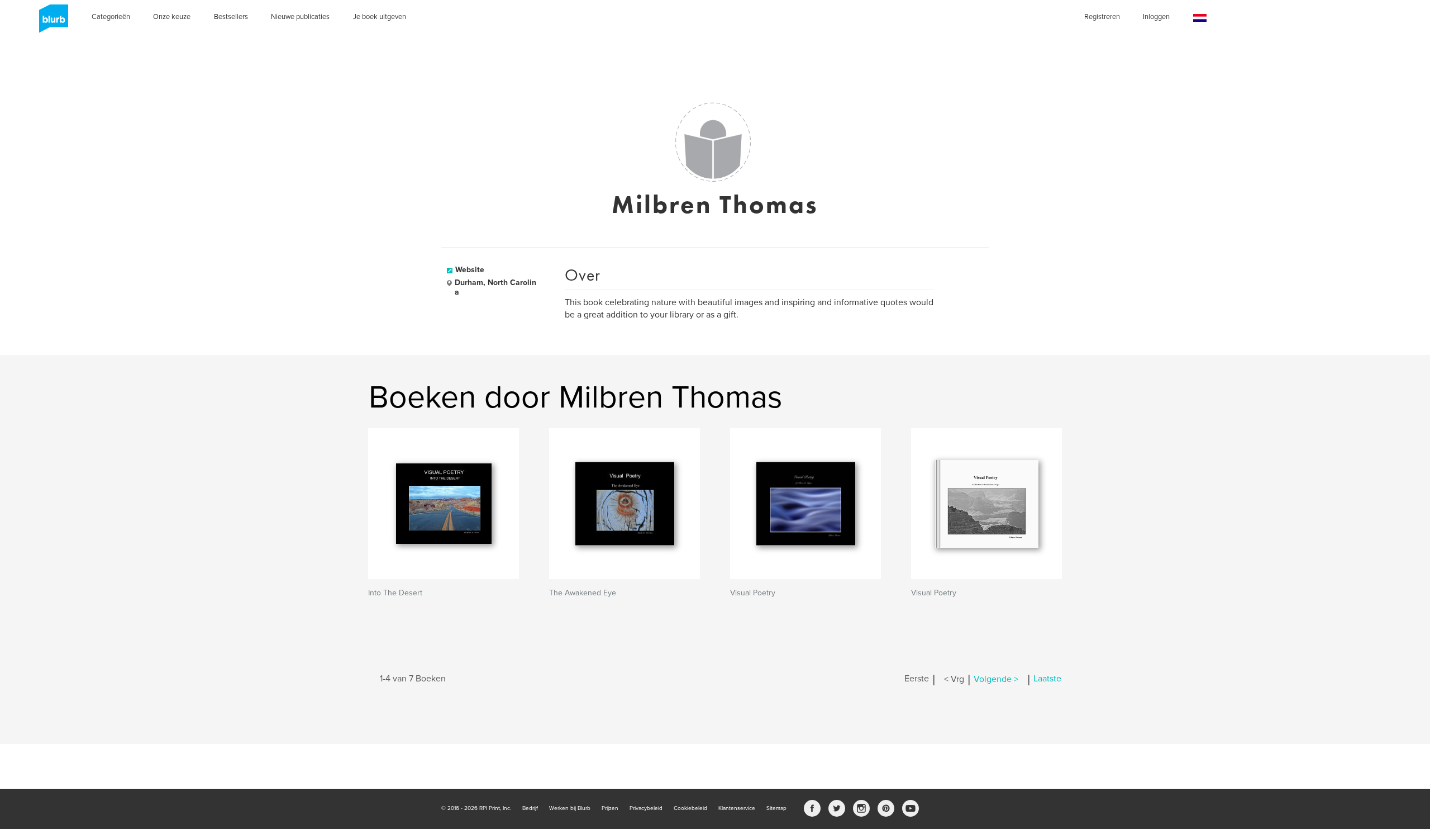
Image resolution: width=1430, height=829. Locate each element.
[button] (1200, 18)
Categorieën (111, 16)
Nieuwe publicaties (300, 16)
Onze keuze (171, 16)
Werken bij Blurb (569, 808)
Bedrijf (530, 808)
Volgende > (996, 679)
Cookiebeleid (690, 808)
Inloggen (1156, 16)
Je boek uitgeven (379, 16)
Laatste (1047, 679)
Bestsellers (231, 16)
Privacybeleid (646, 808)
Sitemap (776, 808)
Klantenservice (736, 808)
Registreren (1102, 16)
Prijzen (610, 808)
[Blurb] (50, 22)
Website (469, 269)
